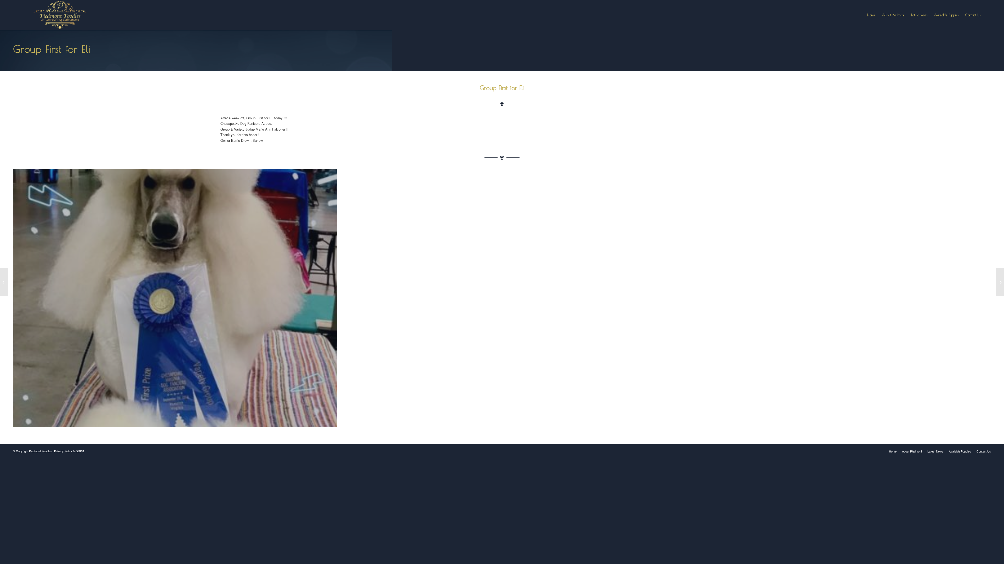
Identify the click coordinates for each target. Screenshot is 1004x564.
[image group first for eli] (177, 300)
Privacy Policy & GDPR (69, 451)
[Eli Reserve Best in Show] (1000, 282)
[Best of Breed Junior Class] (4, 282)
